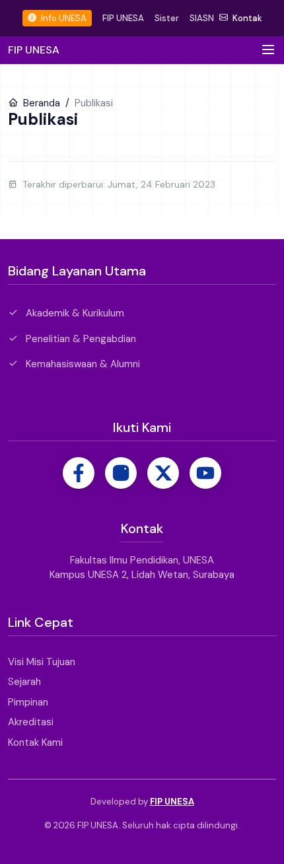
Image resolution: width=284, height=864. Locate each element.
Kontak (246, 18)
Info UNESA (63, 18)
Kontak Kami (35, 742)
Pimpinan (28, 702)
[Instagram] (121, 473)
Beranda (40, 103)
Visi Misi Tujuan (41, 661)
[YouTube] (205, 473)
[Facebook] (78, 473)
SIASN (202, 18)
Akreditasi (30, 722)
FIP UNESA (123, 18)
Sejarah (24, 681)
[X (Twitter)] (163, 473)
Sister (167, 18)
